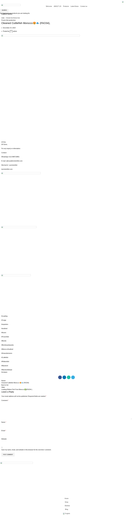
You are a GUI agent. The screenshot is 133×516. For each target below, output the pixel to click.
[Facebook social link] (115, 2)
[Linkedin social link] (119, 2)
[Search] (128, 6)
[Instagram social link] (117, 2)
